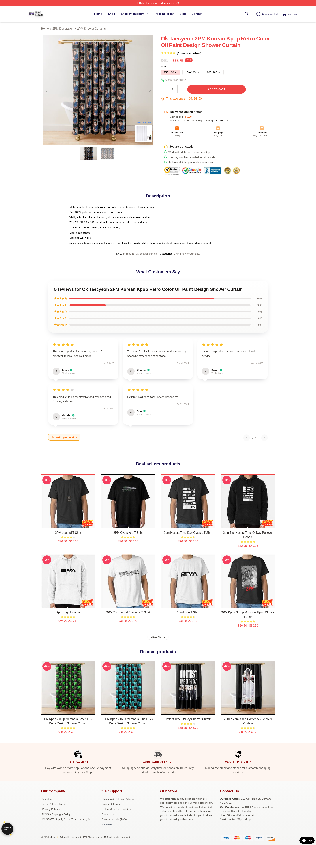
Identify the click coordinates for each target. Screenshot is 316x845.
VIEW (68, 524)
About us (47, 798)
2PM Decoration (63, 28)
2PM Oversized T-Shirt (128, 532)
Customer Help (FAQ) (114, 819)
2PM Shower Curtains (91, 28)
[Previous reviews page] (246, 437)
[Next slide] (149, 90)
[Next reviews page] (264, 437)
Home (45, 28)
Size (163, 66)
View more (158, 637)
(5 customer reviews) (189, 53)
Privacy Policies (51, 809)
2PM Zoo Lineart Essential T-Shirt (128, 612)
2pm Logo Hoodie (68, 612)
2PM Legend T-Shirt (68, 532)
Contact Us (108, 814)
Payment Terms (111, 804)
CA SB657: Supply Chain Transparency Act (66, 819)
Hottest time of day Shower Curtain (188, 719)
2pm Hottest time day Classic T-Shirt (188, 532)
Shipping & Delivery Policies (118, 798)
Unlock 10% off (7, 829)
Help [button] (309, 840)
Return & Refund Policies (116, 809)
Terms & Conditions (53, 804)
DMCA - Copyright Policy (56, 814)
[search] (246, 14)
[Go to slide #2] (107, 153)
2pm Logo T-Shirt (188, 612)
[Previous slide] (46, 90)
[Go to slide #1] (88, 153)
